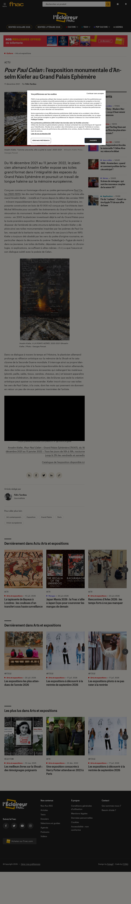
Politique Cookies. (37, 119)
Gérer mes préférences (41, 140)
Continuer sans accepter (95, 93)
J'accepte (93, 140)
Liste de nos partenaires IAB (41, 134)
